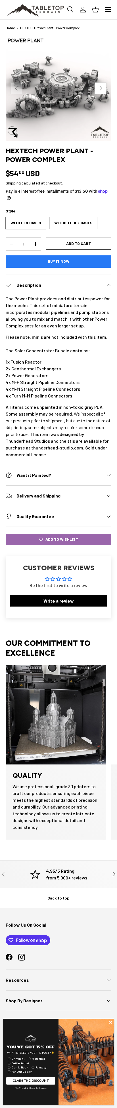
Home (10, 27)
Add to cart (78, 243)
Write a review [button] (58, 600)
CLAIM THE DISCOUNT (30, 1081)
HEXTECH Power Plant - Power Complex (50, 27)
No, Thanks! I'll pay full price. (30, 1088)
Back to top (58, 898)
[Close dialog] (110, 1022)
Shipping (13, 183)
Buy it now (58, 261)
